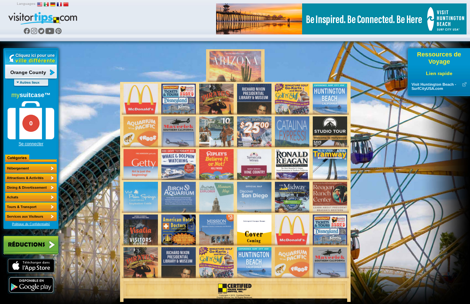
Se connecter (31, 143)
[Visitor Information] (31, 216)
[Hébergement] (31, 168)
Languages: (26, 4)
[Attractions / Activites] (31, 178)
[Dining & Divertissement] (31, 187)
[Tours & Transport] (31, 206)
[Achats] (31, 197)
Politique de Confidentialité (31, 224)
